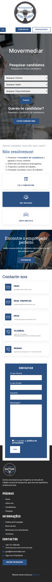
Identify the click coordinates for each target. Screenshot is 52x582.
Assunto (14, 393)
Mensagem (15, 403)
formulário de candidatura (30, 157)
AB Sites (36, 574)
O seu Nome (16, 373)
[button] (23, 29)
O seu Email (15, 383)
